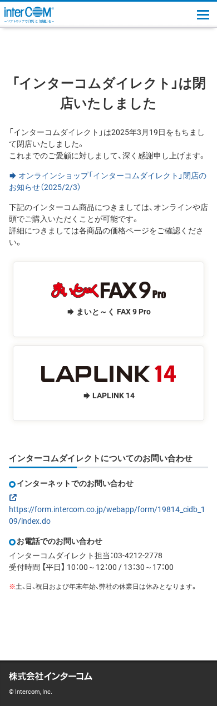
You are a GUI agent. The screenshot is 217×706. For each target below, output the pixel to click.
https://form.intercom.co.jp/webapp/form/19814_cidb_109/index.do (107, 514)
